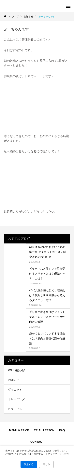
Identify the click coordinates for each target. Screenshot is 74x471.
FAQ (62, 430)
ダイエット (15, 389)
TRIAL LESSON (44, 430)
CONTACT (37, 441)
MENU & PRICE (19, 430)
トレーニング (16, 399)
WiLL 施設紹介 (17, 370)
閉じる (46, 464)
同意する (29, 464)
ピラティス (15, 408)
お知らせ (13, 380)
